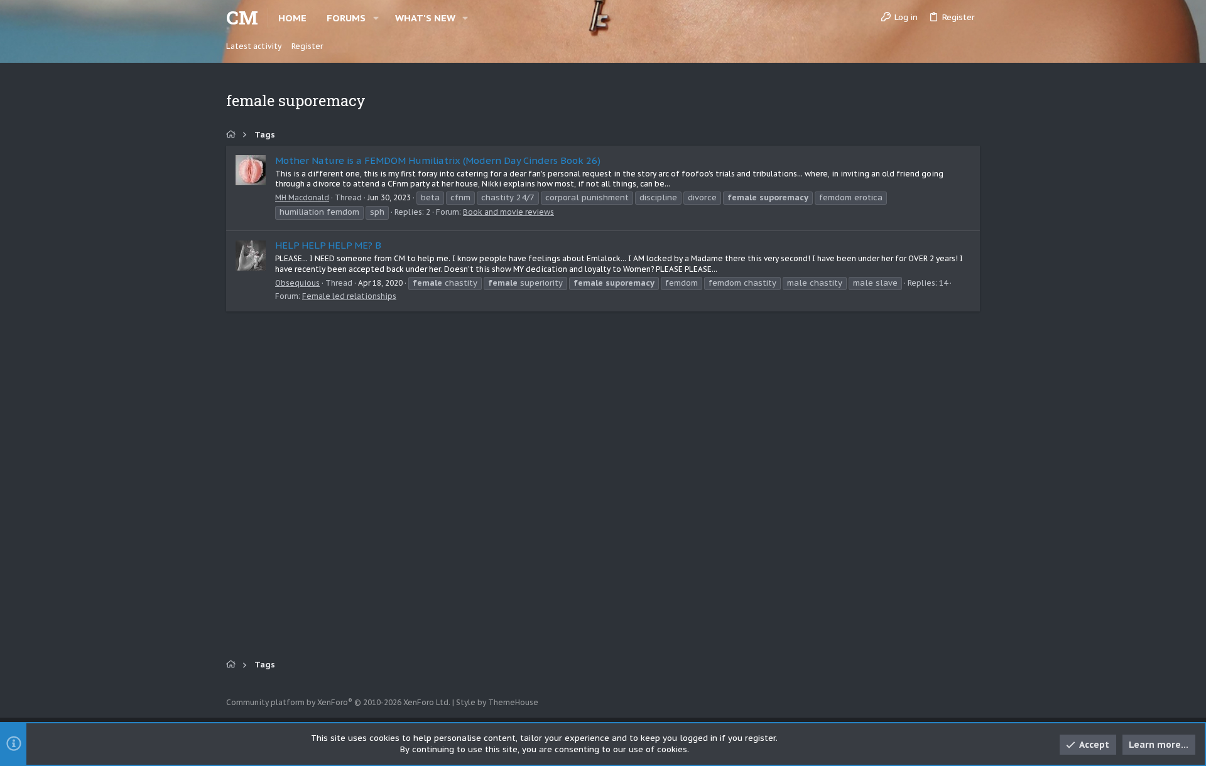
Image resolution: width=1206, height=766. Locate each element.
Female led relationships (349, 296)
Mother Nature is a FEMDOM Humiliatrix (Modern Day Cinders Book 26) (437, 160)
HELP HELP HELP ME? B (328, 245)
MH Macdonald (302, 197)
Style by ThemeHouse (497, 702)
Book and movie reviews (508, 212)
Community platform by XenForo (338, 702)
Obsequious (297, 283)
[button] (376, 18)
